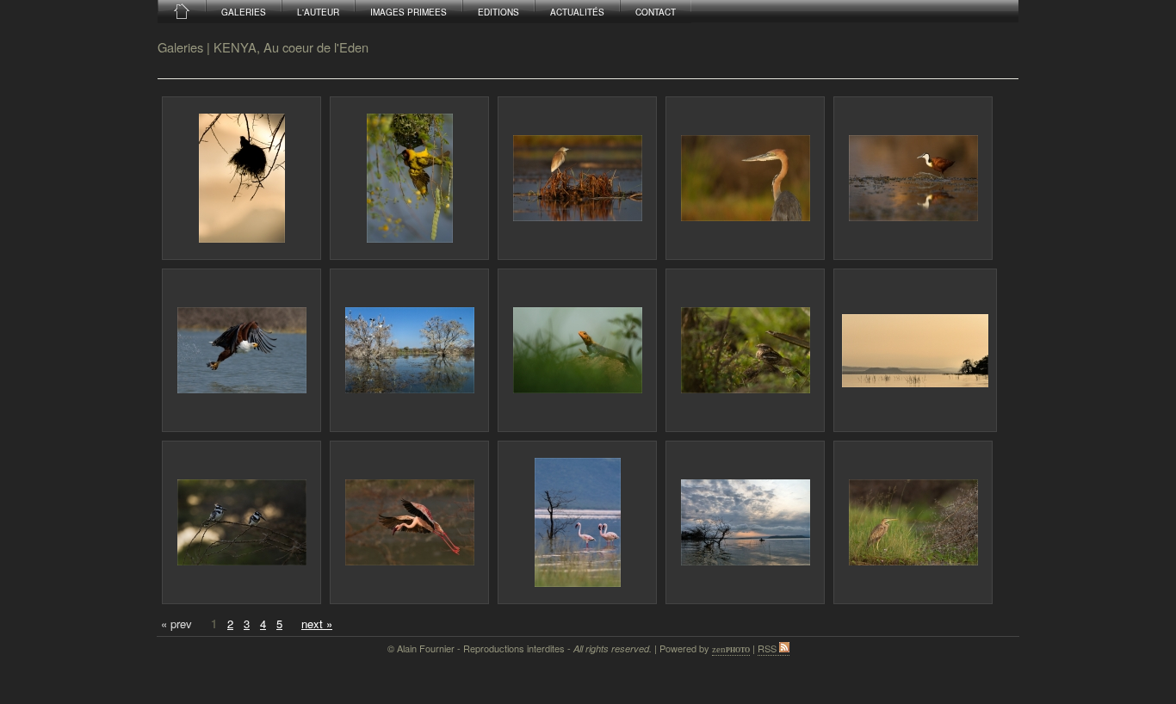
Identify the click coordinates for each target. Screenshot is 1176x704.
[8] (577, 350)
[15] (913, 522)
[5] (913, 178)
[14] (745, 522)
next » (316, 623)
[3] (577, 178)
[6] (241, 350)
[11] (241, 522)
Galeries (180, 47)
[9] (745, 350)
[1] (241, 178)
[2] (409, 178)
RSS (768, 648)
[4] (745, 178)
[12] (409, 522)
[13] (577, 522)
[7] (409, 350)
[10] (915, 350)
